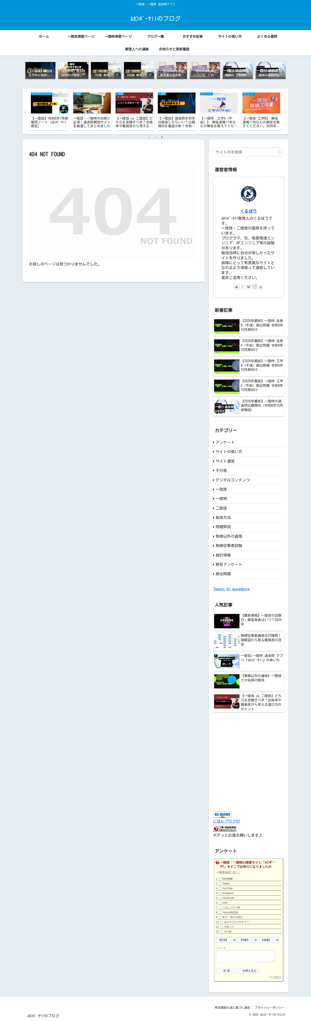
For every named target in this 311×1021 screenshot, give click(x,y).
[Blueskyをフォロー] (248, 287)
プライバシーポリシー (269, 1007)
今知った (229, 926)
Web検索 (227, 878)
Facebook (228, 898)
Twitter (226, 883)
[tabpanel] (50, 110)
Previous (26, 111)
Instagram (228, 893)
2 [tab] (155, 137)
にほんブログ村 (226, 821)
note (224, 902)
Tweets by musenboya (231, 589)
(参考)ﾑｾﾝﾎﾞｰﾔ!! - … (229, 872)
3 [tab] (162, 137)
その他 (227, 931)
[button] (279, 151)
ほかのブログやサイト (236, 921)
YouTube (227, 888)
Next (285, 111)
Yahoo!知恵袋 (230, 912)
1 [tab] (149, 137)
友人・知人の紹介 (232, 917)
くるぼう (248, 211)
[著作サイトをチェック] (236, 287)
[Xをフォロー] (242, 287)
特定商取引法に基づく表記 (232, 1007)
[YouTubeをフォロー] (260, 287)
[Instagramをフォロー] (254, 287)
